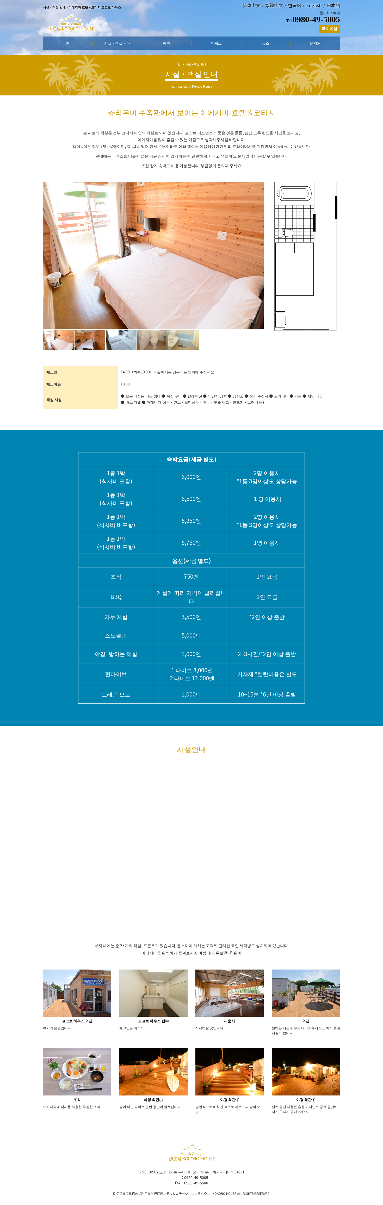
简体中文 (251, 5)
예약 (166, 43)
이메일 (331, 28)
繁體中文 (274, 5)
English (314, 5)
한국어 (294, 5)
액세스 (216, 43)
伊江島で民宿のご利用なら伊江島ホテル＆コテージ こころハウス (163, 1193)
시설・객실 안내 (117, 43)
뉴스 (265, 43)
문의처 (315, 43)
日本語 (333, 5)
